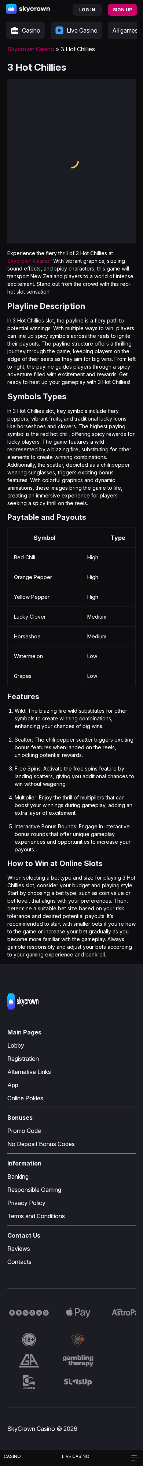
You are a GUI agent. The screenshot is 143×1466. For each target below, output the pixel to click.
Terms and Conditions (36, 1216)
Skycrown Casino (30, 49)
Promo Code (24, 1130)
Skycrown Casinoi (29, 261)
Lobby (15, 1045)
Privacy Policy (26, 1202)
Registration (23, 1058)
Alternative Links (29, 1071)
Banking (18, 1176)
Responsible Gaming (34, 1189)
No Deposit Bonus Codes (41, 1144)
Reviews (18, 1248)
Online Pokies (25, 1098)
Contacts (19, 1261)
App (12, 1085)
